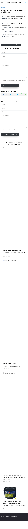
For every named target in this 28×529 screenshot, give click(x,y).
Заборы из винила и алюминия (12, 250)
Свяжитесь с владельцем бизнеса (11, 45)
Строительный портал (14, 2)
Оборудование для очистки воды (16, 16)
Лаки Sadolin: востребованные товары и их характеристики (12, 502)
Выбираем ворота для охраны (12, 475)
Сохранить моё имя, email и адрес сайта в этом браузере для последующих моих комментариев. (14, 81)
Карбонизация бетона (9, 363)
